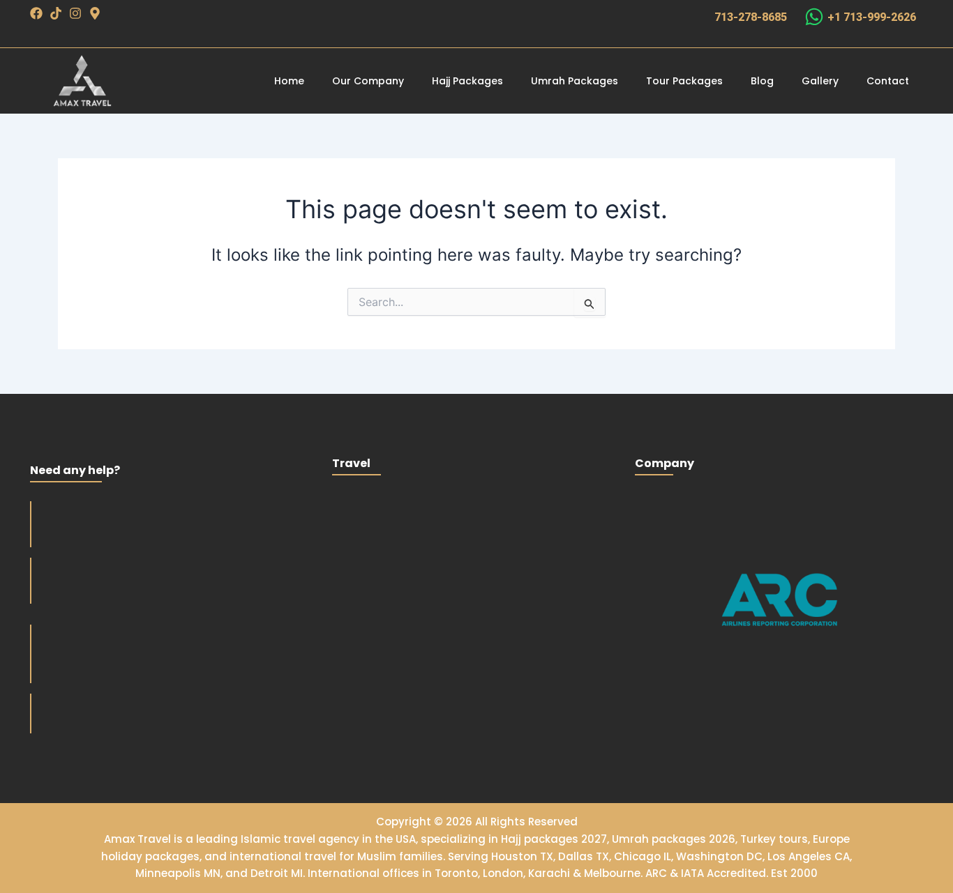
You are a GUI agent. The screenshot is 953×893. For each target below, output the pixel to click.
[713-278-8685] (697, 16)
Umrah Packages (574, 81)
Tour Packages (684, 81)
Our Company (368, 81)
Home (289, 81)
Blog (762, 81)
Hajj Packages (467, 81)
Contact (887, 81)
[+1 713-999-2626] (814, 16)
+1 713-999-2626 (871, 17)
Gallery (820, 81)
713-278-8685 (750, 17)
